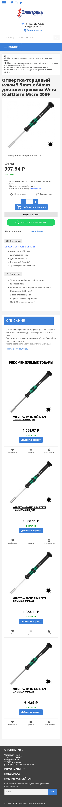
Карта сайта (8, 799)
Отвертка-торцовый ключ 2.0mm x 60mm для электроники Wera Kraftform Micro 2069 (29, 602)
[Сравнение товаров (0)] (16, 2)
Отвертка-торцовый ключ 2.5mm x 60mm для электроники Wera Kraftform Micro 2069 (29, 693)
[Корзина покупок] (21, 2)
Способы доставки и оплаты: (19, 246)
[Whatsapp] (31, 222)
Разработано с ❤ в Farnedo (32, 803)
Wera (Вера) (36, 188)
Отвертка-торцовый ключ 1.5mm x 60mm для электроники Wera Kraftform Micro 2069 (29, 421)
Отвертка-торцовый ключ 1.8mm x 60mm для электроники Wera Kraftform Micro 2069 (29, 511)
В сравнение (46, 194)
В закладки (20, 194)
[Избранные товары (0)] (12, 2)
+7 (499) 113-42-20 (34, 24)
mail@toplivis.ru (33, 26)
